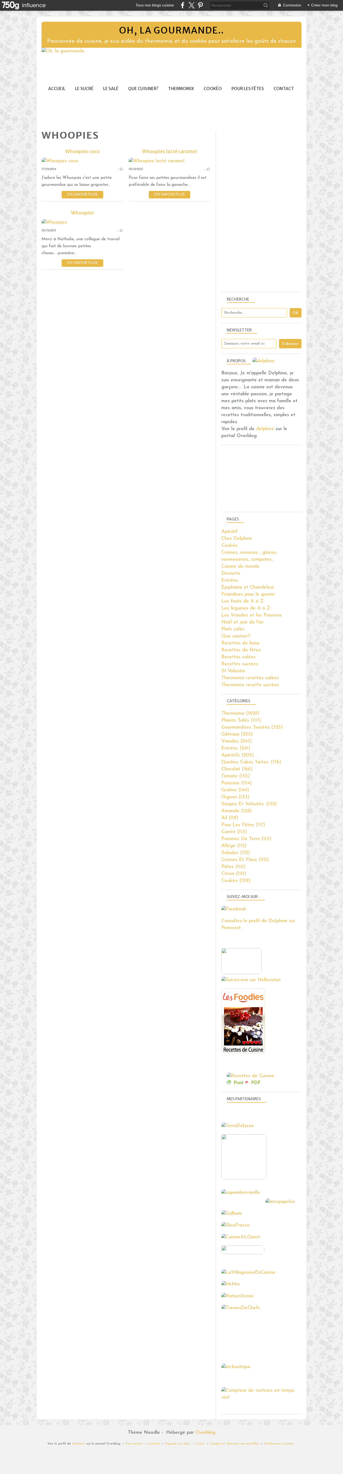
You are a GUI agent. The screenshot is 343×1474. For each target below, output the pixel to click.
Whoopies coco (82, 151)
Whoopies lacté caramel (169, 151)
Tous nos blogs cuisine (155, 5)
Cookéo (213, 88)
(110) (245, 860)
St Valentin (233, 671)
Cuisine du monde (240, 566)
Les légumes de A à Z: (246, 608)
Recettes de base (240, 643)
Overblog (205, 1432)
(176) (251, 762)
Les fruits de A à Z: (242, 601)
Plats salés (232, 629)
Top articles (134, 1443)
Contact (284, 88)
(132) (249, 804)
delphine (265, 429)
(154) (236, 783)
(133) (235, 797)
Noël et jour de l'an (242, 622)
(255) (237, 734)
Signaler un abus (178, 1443)
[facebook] (182, 5)
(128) (236, 811)
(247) (236, 741)
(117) (243, 825)
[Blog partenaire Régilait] (245, 1178)
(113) (234, 832)
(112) (234, 846)
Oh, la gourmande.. (171, 30)
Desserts (230, 573)
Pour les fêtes (248, 88)
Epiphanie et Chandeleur (247, 587)
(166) (236, 769)
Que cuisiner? (143, 88)
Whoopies (82, 213)
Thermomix (181, 88)
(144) (235, 790)
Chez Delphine (236, 538)
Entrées (229, 580)
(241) (235, 748)
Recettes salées (238, 657)
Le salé (110, 88)
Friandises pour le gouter (248, 594)
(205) (237, 755)
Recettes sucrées (239, 664)
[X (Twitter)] (191, 5)
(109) (236, 880)
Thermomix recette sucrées (250, 685)
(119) (229, 818)
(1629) (240, 713)
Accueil (56, 88)
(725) (252, 727)
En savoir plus (82, 194)
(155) (235, 776)
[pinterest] (200, 5)
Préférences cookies (279, 1443)
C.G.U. (200, 1443)
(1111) (241, 720)
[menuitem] (56, 89)
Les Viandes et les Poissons (251, 615)
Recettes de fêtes (241, 650)
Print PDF (247, 1083)
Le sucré (84, 88)
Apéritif (229, 531)
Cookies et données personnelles (234, 1443)
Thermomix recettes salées (250, 678)
